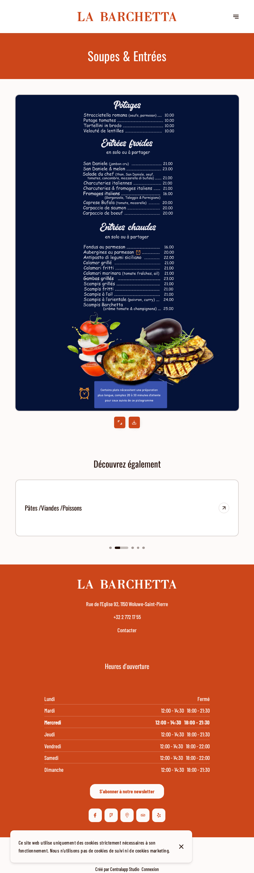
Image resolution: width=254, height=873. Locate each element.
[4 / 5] (138, 548)
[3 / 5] (132, 548)
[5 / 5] (143, 548)
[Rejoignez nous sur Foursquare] (111, 815)
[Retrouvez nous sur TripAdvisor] (142, 815)
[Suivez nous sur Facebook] (95, 815)
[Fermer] (181, 846)
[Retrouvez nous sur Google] (127, 815)
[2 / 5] (122, 548)
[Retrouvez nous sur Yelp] (158, 815)
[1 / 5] (110, 548)
